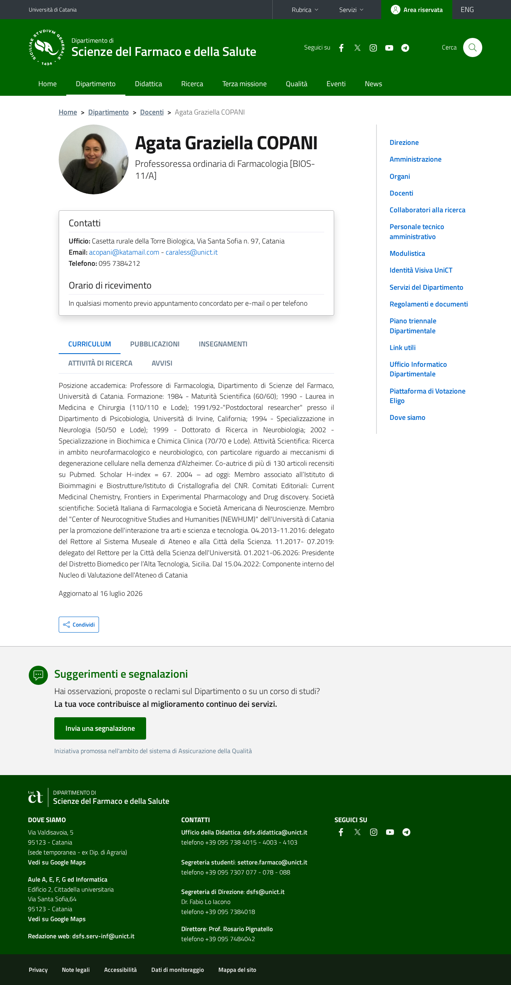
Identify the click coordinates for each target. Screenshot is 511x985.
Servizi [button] (348, 9)
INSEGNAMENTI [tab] (223, 343)
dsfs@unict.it (265, 891)
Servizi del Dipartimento (426, 287)
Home (47, 83)
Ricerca (192, 83)
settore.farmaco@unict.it (272, 862)
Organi (400, 176)
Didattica (148, 83)
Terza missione (244, 83)
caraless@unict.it (192, 252)
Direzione (404, 142)
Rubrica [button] (301, 9)
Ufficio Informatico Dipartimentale (418, 369)
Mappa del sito (237, 969)
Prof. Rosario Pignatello (241, 929)
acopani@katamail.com (124, 252)
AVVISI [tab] (162, 363)
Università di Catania (53, 9)
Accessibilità (120, 969)
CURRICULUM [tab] (89, 343)
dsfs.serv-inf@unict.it (103, 936)
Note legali (76, 969)
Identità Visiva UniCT (421, 270)
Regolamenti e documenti (429, 304)
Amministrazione (416, 159)
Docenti (152, 112)
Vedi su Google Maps (57, 862)
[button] (79, 625)
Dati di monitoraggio (177, 969)
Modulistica (407, 253)
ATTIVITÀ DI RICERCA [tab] (100, 363)
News (373, 83)
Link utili (403, 347)
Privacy (38, 969)
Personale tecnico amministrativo (417, 231)
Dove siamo (408, 417)
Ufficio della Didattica (210, 832)
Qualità (296, 83)
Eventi (336, 83)
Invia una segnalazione (100, 728)
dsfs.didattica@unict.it (275, 832)
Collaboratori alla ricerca (427, 209)
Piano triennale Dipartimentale (413, 325)
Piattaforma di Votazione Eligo (427, 396)
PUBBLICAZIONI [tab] (155, 343)
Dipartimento (96, 83)
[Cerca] (472, 47)
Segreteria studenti (208, 862)
